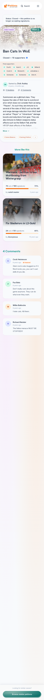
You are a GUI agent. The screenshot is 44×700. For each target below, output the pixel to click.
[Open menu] (38, 6)
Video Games (9, 30)
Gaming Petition (25, 137)
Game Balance (9, 137)
